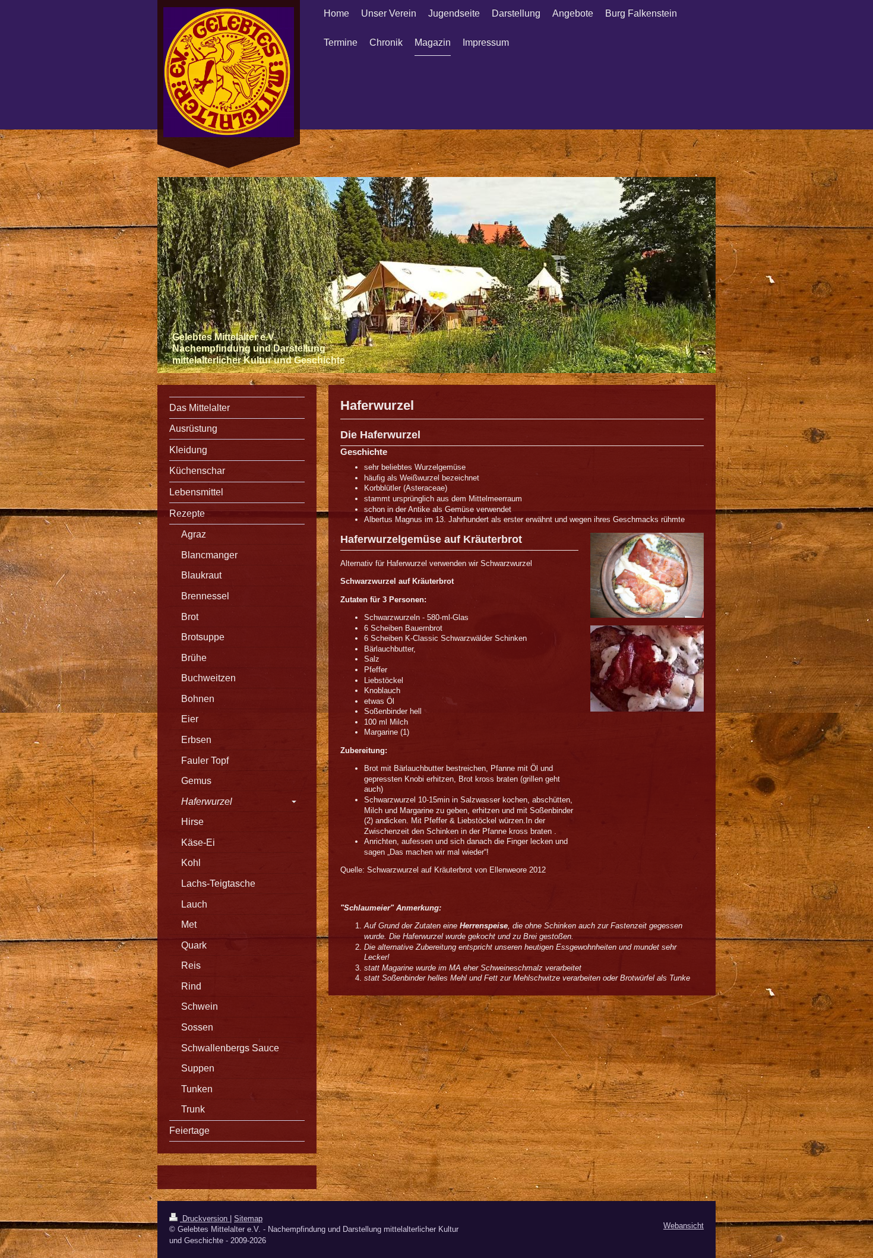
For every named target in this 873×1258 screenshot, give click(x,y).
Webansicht (683, 1225)
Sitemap (248, 1218)
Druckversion (205, 1218)
